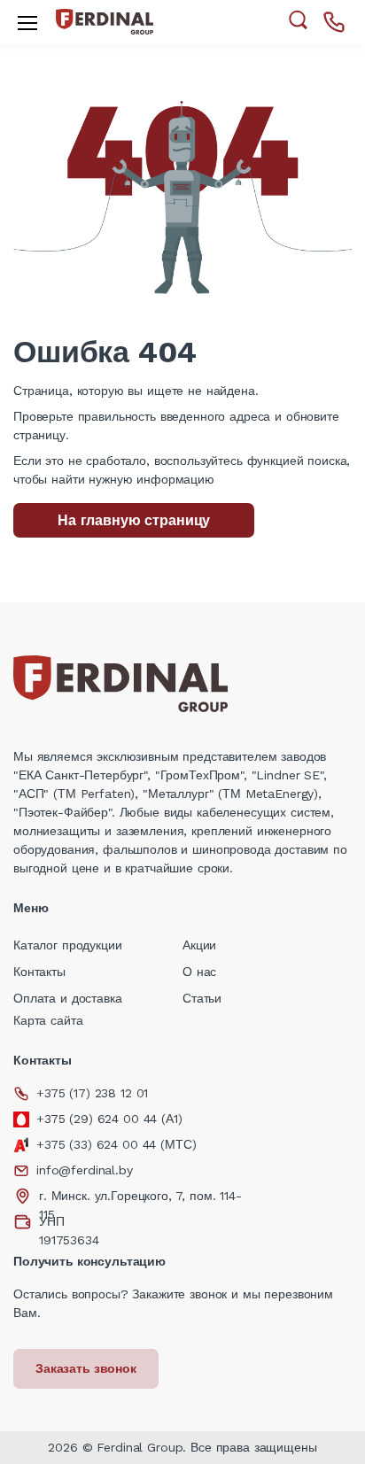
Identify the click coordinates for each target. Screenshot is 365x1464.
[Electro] (104, 22)
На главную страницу (134, 520)
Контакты (39, 971)
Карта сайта (47, 1020)
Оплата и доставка (67, 998)
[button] (298, 20)
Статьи (201, 998)
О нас (199, 971)
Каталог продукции (67, 945)
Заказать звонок (85, 1368)
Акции (199, 945)
